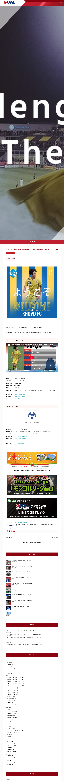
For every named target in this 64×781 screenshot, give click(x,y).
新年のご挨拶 (10, 762)
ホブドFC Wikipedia (19, 443)
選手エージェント (9, 675)
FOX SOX (10, 755)
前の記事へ (9, 537)
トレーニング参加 (11, 704)
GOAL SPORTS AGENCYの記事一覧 (32, 542)
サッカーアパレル (9, 754)
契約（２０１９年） (12, 694)
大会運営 (10, 671)
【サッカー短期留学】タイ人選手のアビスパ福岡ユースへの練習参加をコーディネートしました (23, 637)
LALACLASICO (11, 757)
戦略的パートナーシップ (12, 713)
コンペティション (11, 698)
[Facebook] (7, 531)
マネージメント (11, 728)
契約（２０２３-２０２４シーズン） (15, 683)
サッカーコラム (9, 741)
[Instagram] (11, 531)
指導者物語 (10, 747)
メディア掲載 (8, 764)
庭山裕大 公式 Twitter (20, 396)
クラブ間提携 (10, 715)
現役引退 (10, 702)
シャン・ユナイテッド (12, 709)
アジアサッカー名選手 (12, 745)
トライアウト (10, 696)
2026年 (9, 662)
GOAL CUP (10, 673)
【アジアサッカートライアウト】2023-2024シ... (20, 589)
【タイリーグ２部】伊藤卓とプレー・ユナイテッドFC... (22, 560)
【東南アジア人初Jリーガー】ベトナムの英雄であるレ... (22, 583)
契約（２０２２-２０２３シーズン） (15, 685)
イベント (10, 738)
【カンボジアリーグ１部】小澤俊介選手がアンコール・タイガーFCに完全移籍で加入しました (23, 641)
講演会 (9, 736)
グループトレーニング (12, 700)
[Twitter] (9, 531)
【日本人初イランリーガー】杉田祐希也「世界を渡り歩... (22, 600)
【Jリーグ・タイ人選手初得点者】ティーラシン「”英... (22, 577)
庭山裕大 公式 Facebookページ (21, 394)
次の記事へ (54, 537)
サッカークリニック (12, 717)
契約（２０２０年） (12, 692)
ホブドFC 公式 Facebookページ (22, 436)
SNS (9, 721)
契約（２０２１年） (12, 690)
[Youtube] (14, 531)
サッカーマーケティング (10, 711)
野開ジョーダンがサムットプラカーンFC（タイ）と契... (22, 612)
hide (13, 258)
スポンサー (10, 734)
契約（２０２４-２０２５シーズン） (15, 681)
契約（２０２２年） (12, 688)
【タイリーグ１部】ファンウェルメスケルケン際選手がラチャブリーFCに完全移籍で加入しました (24, 634)
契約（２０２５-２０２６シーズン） (15, 679)
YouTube (10, 719)
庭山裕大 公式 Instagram (21, 398)
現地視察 (10, 724)
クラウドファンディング (12, 732)
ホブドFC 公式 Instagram (20, 438)
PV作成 (9, 726)
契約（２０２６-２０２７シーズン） (15, 677)
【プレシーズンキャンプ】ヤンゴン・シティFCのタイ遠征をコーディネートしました (21, 630)
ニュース (7, 760)
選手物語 (10, 749)
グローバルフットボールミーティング (15, 730)
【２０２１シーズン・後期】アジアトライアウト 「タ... (22, 606)
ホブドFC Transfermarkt (21, 441)
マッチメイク (10, 668)
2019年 (9, 666)
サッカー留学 (8, 707)
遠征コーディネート (9, 661)
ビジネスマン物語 (11, 751)
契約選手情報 (10, 743)
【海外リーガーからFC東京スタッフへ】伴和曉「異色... (22, 566)
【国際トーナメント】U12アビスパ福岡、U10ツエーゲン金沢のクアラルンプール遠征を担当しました (24, 644)
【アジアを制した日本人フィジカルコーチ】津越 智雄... (22, 571)
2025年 (9, 664)
